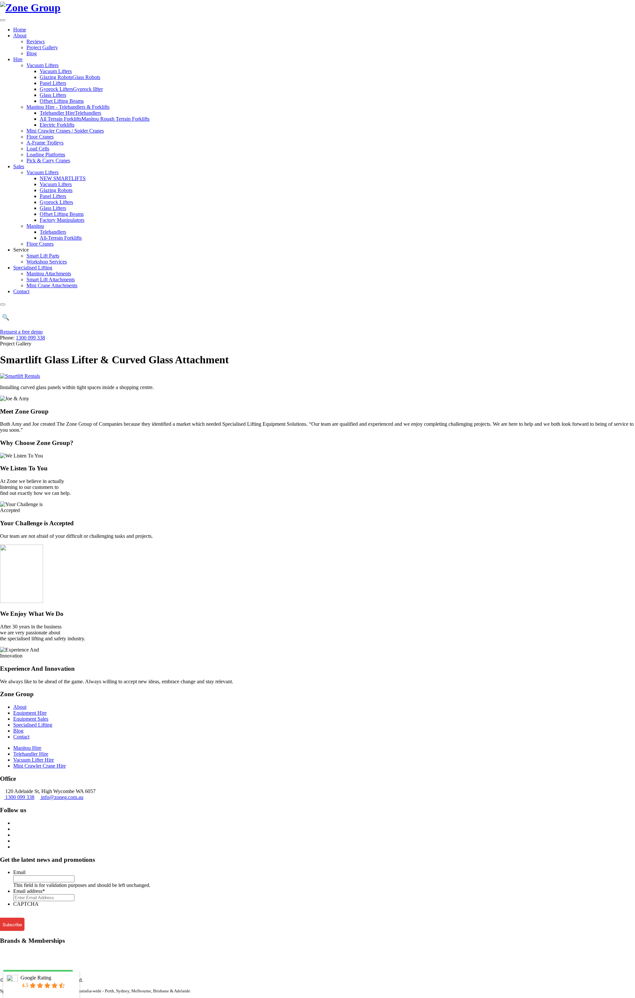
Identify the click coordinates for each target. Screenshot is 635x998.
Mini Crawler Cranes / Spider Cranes (65, 131)
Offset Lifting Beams (62, 101)
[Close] (2, 304)
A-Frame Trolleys (45, 142)
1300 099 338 (30, 337)
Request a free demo (21, 332)
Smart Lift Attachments (50, 279)
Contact (21, 291)
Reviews (35, 41)
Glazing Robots (56, 190)
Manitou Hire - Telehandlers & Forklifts (67, 107)
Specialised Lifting (32, 267)
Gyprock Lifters (56, 202)
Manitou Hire (27, 748)
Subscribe (12, 924)
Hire (17, 59)
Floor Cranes (40, 137)
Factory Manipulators (62, 220)
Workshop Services (46, 261)
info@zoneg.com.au (62, 797)
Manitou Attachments (48, 273)
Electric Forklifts (57, 125)
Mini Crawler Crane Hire (39, 766)
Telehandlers (53, 232)
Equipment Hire (30, 713)
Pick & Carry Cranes (48, 160)
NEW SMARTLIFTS (63, 178)
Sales (18, 166)
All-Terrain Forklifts (61, 238)
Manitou (35, 226)
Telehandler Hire (30, 754)
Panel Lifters (53, 83)
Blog (31, 53)
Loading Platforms (45, 154)
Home (19, 29)
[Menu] (2, 20)
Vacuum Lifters (42, 65)
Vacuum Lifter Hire (33, 760)
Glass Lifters (53, 95)
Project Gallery (42, 47)
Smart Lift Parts (42, 256)
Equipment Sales (30, 719)
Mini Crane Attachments (51, 285)
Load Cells (37, 148)
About (19, 35)
